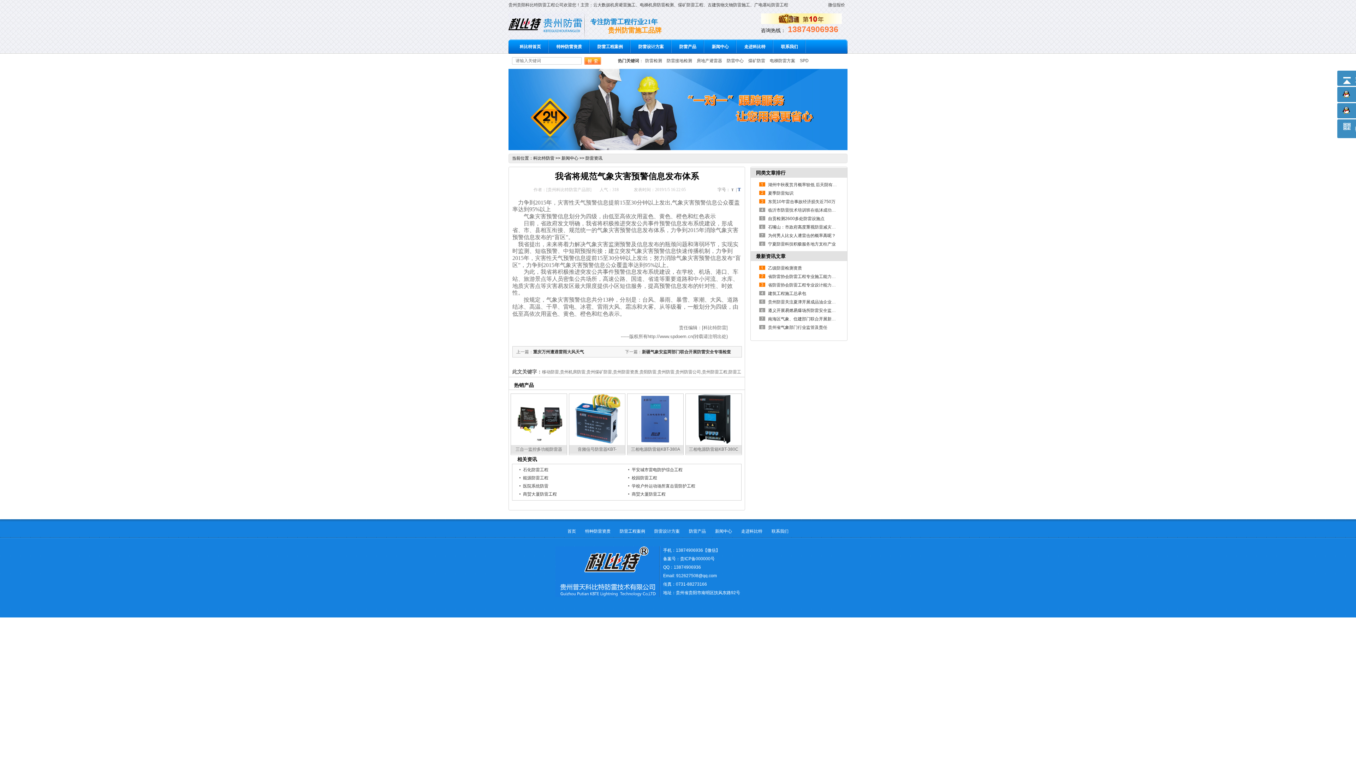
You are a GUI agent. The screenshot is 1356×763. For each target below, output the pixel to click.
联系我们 (789, 46)
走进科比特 (755, 46)
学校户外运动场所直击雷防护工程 (663, 486)
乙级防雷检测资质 (785, 268)
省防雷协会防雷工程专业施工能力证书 (804, 276)
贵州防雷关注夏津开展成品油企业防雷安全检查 (812, 302)
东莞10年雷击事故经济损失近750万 (801, 201)
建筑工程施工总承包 (787, 293)
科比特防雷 (543, 158)
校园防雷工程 (644, 477)
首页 (571, 531)
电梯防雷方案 (782, 60)
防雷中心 (735, 60)
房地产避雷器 (709, 60)
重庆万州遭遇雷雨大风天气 (558, 351)
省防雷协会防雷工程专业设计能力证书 (804, 285)
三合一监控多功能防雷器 (539, 449)
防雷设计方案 (651, 46)
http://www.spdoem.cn (670, 336)
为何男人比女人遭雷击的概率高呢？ (802, 235)
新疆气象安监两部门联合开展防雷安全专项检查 (686, 351)
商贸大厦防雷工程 (540, 494)
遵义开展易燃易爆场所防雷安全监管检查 (806, 310)
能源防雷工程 (535, 477)
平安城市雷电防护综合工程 (657, 469)
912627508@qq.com (696, 575)
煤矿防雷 (756, 60)
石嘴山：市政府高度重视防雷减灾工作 (804, 227)
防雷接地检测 (679, 60)
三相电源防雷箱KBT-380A (655, 449)
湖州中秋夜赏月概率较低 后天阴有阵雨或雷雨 (811, 184)
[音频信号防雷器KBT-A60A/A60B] (597, 442)
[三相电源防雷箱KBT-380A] (655, 442)
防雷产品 (687, 46)
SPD (804, 60)
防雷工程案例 (610, 46)
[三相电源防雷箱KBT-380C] (714, 442)
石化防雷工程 (535, 469)
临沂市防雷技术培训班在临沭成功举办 (804, 210)
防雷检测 (653, 60)
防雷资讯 (593, 158)
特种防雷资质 (569, 46)
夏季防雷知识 (780, 193)
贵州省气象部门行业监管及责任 (797, 327)
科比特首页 (530, 46)
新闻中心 (720, 46)
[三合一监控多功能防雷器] (539, 442)
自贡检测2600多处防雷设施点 (796, 218)
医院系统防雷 (535, 486)
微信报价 (836, 4)
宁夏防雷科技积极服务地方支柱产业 (802, 244)
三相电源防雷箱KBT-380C (713, 449)
